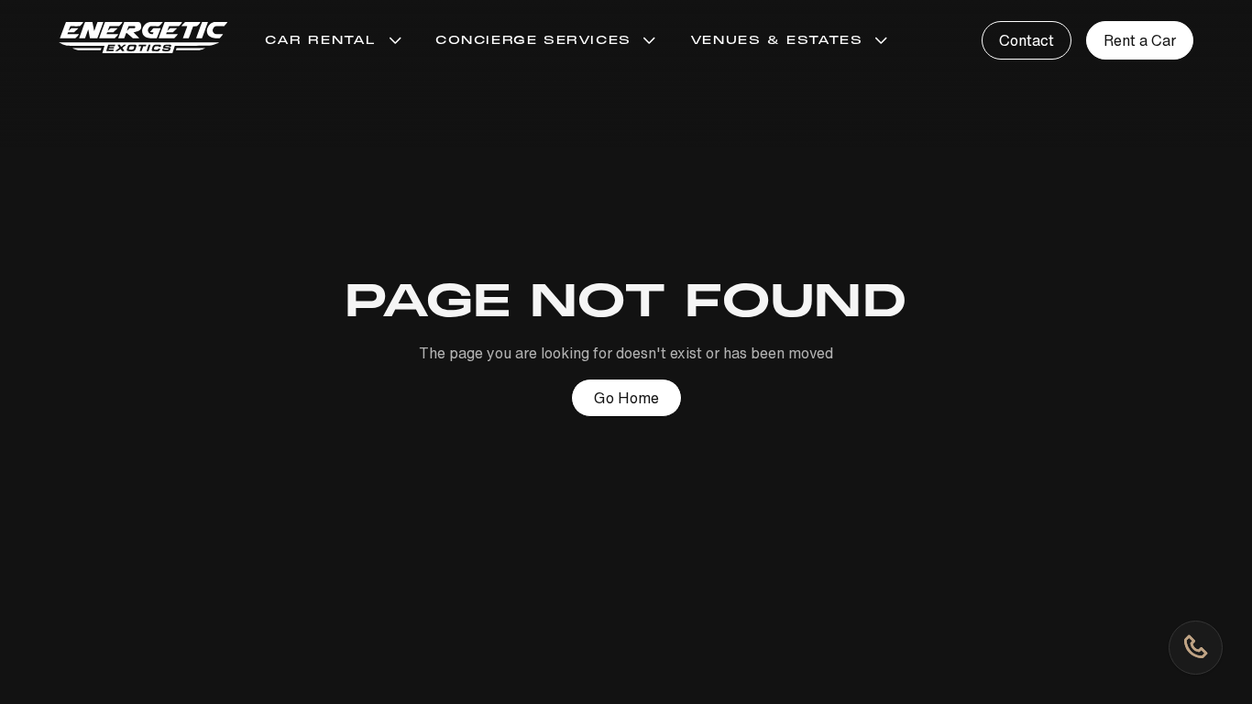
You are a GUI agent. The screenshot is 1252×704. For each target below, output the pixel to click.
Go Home (626, 398)
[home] (143, 41)
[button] (335, 40)
